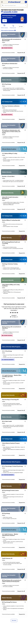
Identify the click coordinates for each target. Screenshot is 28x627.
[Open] (25, 5)
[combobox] (15, 5)
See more (14, 620)
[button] (21, 26)
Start (4, 20)
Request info (20, 52)
